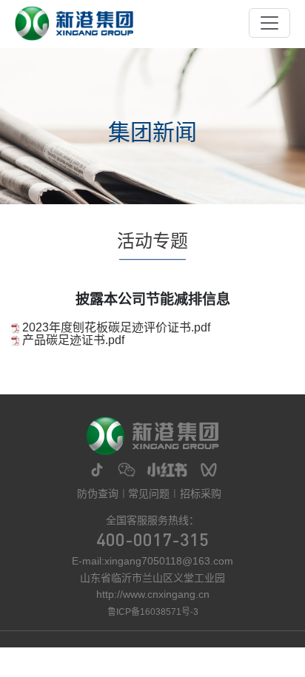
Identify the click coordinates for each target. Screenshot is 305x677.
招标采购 (200, 493)
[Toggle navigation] (269, 23)
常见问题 (149, 493)
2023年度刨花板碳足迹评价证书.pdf (116, 327)
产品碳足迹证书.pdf (73, 340)
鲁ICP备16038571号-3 (152, 612)
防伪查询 (97, 493)
